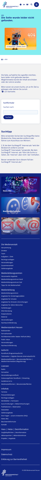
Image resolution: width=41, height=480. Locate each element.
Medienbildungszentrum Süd (11, 282)
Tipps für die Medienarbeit (10, 285)
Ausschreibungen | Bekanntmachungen (15, 404)
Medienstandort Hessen (11, 327)
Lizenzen (5, 366)
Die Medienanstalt (9, 244)
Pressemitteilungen (8, 395)
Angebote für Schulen (9, 299)
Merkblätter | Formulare (10, 401)
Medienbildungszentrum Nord (12, 279)
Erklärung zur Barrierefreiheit (14, 459)
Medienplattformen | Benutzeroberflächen (16, 384)
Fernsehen (5, 372)
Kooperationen (6, 314)
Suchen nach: (8, 107)
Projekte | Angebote (8, 438)
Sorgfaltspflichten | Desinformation (13, 432)
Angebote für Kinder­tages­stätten (12, 296)
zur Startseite (9, 91)
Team (3, 254)
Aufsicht (4, 350)
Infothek (5, 388)
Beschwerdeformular (8, 422)
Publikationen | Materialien (11, 407)
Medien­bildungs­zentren (11, 273)
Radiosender (5, 331)
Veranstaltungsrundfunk (10, 375)
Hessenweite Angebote (9, 276)
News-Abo (4, 419)
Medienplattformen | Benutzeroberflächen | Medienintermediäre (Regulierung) (17, 360)
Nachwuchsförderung (9, 323)
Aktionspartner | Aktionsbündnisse (13, 435)
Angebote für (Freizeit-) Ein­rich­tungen (14, 302)
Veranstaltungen (7, 262)
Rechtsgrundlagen (7, 260)
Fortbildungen (6, 308)
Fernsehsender (6, 334)
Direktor (4, 251)
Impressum (6, 449)
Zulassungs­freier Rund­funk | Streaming (15, 378)
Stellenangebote (7, 268)
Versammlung (6, 248)
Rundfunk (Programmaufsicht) (11, 353)
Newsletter (5, 410)
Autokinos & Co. (6, 381)
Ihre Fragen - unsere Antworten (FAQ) (14, 416)
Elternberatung (6, 311)
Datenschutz (6, 454)
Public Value (5, 339)
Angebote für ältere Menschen (12, 305)
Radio (3, 369)
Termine (4, 392)
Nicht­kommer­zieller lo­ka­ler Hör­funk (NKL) (15, 337)
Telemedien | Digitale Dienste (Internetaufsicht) (18, 356)
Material (4, 317)
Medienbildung (8, 290)
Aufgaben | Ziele (7, 257)
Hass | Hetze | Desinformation (15, 429)
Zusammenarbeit (7, 265)
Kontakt (4, 425)
